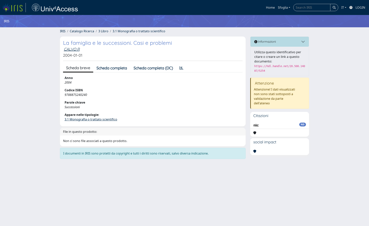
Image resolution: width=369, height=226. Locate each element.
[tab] (181, 68)
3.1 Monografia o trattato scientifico (139, 31)
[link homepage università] (55, 7)
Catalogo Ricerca (82, 31)
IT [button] (342, 7)
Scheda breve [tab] (78, 67)
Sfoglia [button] (283, 7)
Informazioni (266, 41)
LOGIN (360, 7)
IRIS (63, 31)
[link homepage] (14, 7)
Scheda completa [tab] (111, 68)
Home (270, 7)
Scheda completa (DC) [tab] (153, 68)
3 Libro (103, 31)
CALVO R (72, 49)
